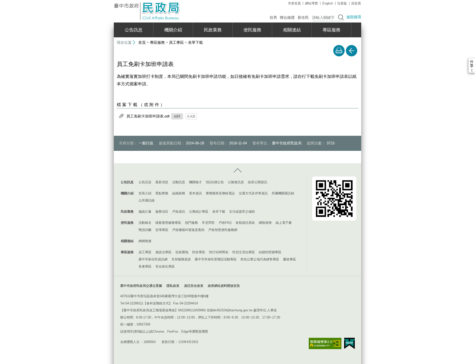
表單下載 (195, 42)
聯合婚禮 (287, 17)
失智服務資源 (181, 259)
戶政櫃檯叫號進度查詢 (188, 230)
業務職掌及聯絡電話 (220, 193)
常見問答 (208, 223)
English (327, 3)
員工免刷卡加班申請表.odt (147, 116)
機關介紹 (173, 29)
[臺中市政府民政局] (147, 11)
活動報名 (145, 223)
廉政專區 (289, 259)
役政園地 (181, 252)
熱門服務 (191, 223)
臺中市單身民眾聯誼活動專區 (216, 259)
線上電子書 (284, 223)
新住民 (303, 17)
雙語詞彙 (145, 230)
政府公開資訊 (257, 182)
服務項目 (161, 211)
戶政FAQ (225, 223)
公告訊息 (133, 29)
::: (111, 2)
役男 (273, 17)
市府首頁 (294, 3)
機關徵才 (195, 182)
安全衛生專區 (165, 266)
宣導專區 (161, 230)
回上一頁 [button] (351, 50)
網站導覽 (311, 3)
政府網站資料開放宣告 (224, 286)
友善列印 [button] (339, 50)
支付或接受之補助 (242, 211)
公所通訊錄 (147, 200)
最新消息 (161, 182)
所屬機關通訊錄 (283, 193)
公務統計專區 (198, 211)
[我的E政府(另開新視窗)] (349, 343)
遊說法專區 (163, 252)
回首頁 (356, 3)
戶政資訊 (178, 211)
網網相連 (145, 241)
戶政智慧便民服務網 (222, 230)
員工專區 (176, 42)
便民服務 (252, 29)
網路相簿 (265, 223)
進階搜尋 (353, 17)
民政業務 (213, 29)
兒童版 (342, 3)
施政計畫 (145, 211)
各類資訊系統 (245, 223)
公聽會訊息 (236, 182)
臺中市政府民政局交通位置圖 (141, 286)
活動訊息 (178, 182)
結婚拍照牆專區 (270, 252)
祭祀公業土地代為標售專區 (259, 259)
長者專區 (145, 266)
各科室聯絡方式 (157, 303)
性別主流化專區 (243, 252)
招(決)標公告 (215, 182)
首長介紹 (145, 193)
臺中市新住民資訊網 (153, 259)
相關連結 (292, 29)
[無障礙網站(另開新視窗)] (325, 343)
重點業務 (161, 193)
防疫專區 (198, 252)
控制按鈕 (237, 171)
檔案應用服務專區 (168, 223)
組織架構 (178, 193)
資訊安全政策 (193, 286)
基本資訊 (195, 193)
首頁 (142, 42)
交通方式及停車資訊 (253, 193)
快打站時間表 (218, 252)
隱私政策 (172, 286)
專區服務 (331, 29)
